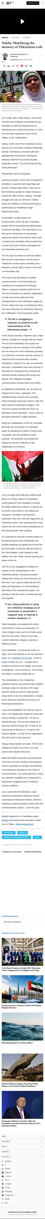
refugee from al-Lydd (22, 658)
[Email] (26, 66)
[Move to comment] (31, 66)
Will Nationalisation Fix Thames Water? (17, 1043)
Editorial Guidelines (33, 852)
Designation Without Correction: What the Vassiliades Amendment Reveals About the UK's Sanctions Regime (21, 1123)
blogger (5, 820)
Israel (4, 662)
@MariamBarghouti (24, 824)
